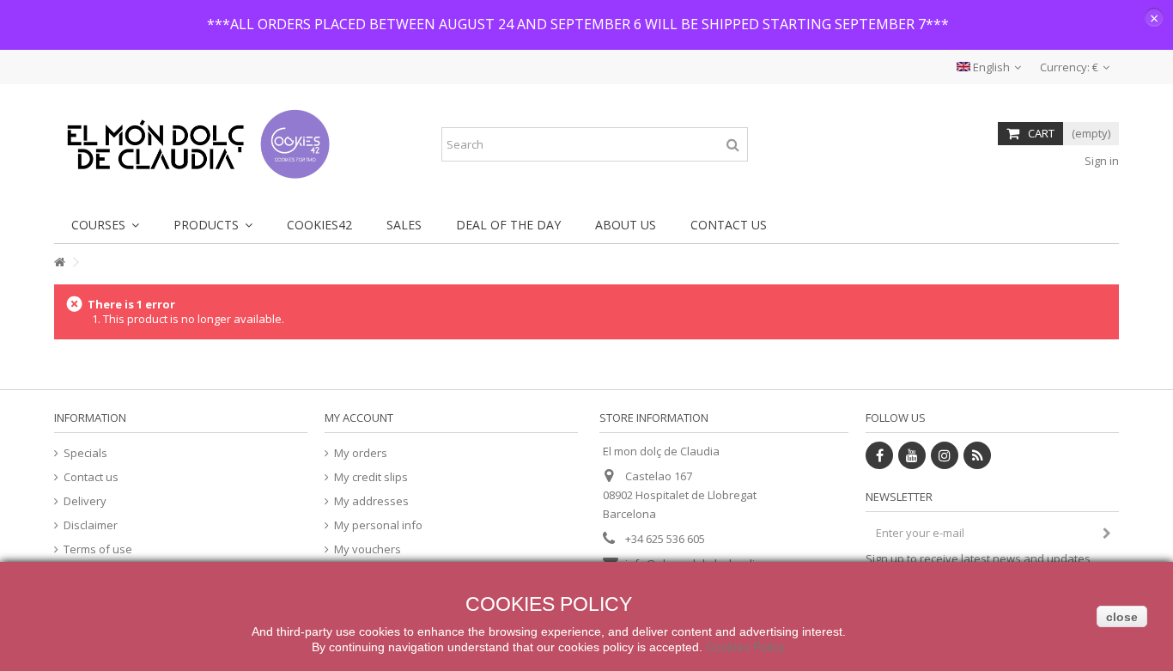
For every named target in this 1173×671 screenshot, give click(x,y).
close (1122, 617)
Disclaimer (91, 525)
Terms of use (98, 549)
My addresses (371, 501)
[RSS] (977, 455)
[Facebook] (879, 455)
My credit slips (371, 477)
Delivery (85, 501)
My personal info (378, 525)
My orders (360, 453)
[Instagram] (944, 455)
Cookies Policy (745, 647)
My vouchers (367, 549)
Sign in (1100, 160)
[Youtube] (912, 455)
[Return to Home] (59, 262)
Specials (85, 453)
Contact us (91, 477)
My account (359, 417)
